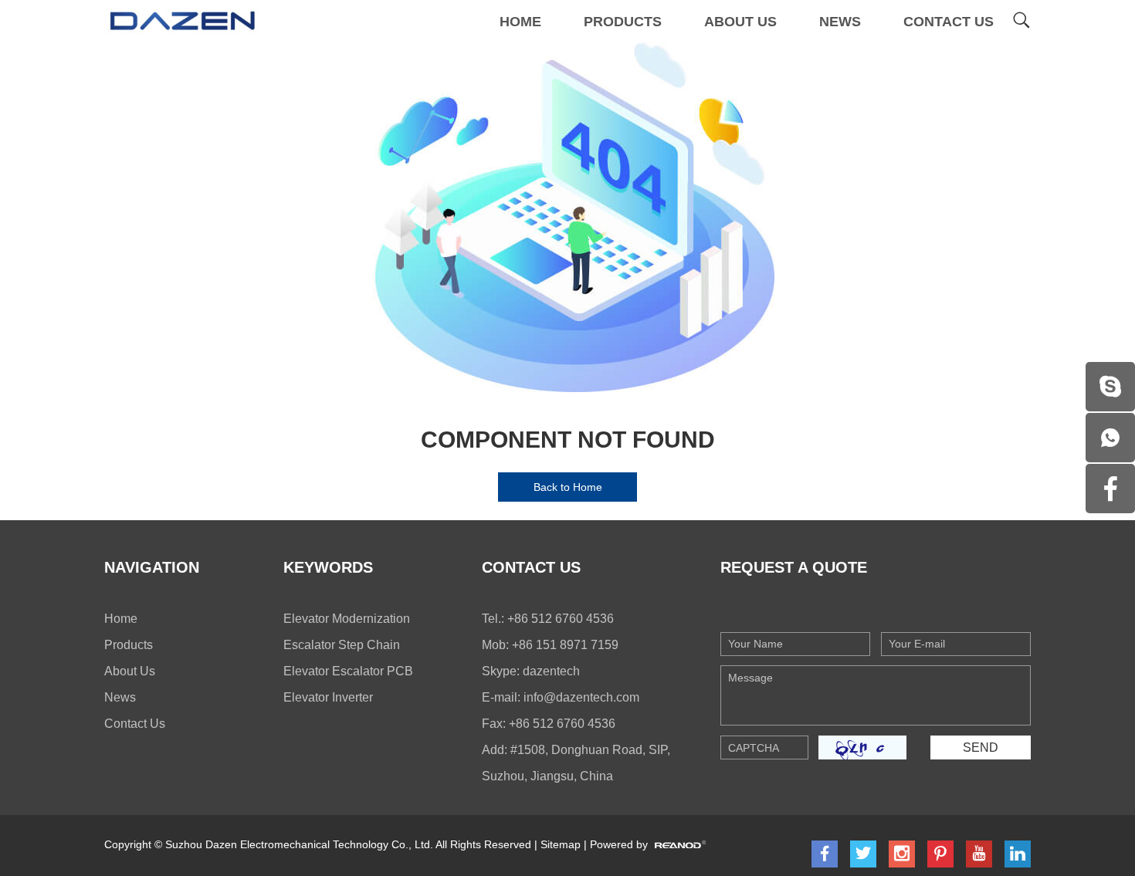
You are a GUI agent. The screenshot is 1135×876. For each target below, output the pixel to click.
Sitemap (560, 844)
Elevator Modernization (346, 618)
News (840, 21)
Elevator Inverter (328, 697)
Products (623, 21)
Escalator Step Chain (341, 644)
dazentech (551, 671)
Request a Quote (793, 567)
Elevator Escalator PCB (348, 671)
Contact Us (948, 21)
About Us (740, 21)
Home (520, 21)
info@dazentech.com (581, 697)
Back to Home (568, 487)
